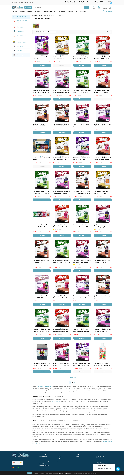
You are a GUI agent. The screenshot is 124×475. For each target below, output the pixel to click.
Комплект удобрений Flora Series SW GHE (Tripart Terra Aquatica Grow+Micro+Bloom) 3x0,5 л (41, 297)
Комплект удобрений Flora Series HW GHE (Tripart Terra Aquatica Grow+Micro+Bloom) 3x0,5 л (62, 364)
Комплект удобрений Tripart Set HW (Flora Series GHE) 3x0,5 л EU (81, 159)
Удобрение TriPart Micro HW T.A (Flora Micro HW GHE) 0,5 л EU (62, 192)
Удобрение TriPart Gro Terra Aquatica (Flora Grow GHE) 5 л (41, 331)
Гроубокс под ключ (43, 456)
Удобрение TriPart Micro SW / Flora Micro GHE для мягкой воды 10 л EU (42, 364)
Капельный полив (72, 11)
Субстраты (62, 11)
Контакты (26, 2)
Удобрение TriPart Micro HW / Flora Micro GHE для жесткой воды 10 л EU (102, 331)
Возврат (59, 458)
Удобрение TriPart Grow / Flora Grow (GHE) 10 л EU (81, 331)
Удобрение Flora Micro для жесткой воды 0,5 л (102, 226)
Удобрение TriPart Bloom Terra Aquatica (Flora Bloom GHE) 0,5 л (61, 226)
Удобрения (37, 11)
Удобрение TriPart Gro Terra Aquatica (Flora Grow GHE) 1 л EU (82, 91)
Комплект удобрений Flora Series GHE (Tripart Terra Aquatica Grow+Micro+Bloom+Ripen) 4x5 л (41, 226)
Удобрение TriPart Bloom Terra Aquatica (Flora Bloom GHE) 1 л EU (102, 91)
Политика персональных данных (18, 470)
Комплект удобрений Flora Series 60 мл (41, 58)
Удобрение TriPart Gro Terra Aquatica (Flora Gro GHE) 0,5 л (82, 226)
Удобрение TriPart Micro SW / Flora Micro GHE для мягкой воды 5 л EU (62, 125)
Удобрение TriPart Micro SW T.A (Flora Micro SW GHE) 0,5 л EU (82, 192)
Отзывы (31, 2)
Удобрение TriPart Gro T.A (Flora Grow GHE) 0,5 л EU (41, 192)
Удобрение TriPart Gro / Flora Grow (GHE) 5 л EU (80, 58)
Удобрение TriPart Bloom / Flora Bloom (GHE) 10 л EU (61, 331)
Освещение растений (26, 11)
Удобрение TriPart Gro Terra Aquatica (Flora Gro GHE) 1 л (61, 261)
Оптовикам (60, 460)
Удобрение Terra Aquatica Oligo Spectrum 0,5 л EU (61, 159)
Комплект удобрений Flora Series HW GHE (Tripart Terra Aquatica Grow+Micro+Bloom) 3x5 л (41, 91)
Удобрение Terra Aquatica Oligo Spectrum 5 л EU (101, 192)
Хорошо (30, 473)
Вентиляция (83, 11)
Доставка (14, 2)
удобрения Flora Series (44, 386)
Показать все (72, 377)
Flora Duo (19, 51)
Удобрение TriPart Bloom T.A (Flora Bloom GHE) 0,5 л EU (102, 159)
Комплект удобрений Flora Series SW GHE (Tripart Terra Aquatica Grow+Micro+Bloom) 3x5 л (62, 91)
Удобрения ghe (56, 401)
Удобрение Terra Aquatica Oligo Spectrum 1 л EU (61, 58)
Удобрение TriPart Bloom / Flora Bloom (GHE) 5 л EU (102, 58)
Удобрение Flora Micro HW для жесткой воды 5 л (81, 297)
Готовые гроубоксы (43, 458)
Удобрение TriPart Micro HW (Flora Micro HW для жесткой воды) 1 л (82, 261)
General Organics (21, 42)
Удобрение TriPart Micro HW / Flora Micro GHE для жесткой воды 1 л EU (82, 125)
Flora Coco (20, 27)
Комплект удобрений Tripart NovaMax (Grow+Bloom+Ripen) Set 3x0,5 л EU (41, 159)
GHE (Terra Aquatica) (48, 15)
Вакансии (20, 2)
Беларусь (59, 461)
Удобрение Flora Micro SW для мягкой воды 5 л (102, 297)
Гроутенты (14, 11)
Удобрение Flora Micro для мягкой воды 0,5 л (41, 261)
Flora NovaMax (21, 46)
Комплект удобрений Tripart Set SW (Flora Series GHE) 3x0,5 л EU (81, 364)
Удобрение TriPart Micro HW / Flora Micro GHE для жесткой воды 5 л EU (102, 125)
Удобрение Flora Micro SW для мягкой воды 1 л (102, 261)
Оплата (59, 456)
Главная (34, 15)
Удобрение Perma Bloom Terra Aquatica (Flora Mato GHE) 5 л (101, 364)
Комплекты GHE (21, 31)
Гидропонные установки (50, 11)
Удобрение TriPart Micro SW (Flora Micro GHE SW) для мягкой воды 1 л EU (41, 125)
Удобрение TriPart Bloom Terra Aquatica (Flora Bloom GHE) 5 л (61, 297)
